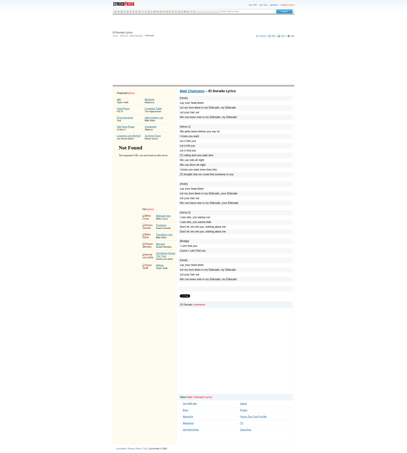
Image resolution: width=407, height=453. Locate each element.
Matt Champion (192, 91)
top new (263, 5)
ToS (145, 448)
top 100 (253, 5)
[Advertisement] (203, 61)
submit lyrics (287, 5)
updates (274, 5)
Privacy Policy (134, 448)
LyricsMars (121, 448)
